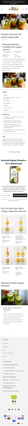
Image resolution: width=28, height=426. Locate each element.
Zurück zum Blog (15, 152)
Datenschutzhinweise (10, 199)
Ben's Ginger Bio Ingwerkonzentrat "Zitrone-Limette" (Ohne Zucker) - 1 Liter (20, 237)
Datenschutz (6, 346)
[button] (1, 9)
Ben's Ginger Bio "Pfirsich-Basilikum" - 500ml (7, 268)
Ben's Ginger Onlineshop (15, 423)
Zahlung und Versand (8, 353)
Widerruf (5, 356)
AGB (4, 349)
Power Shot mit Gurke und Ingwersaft (12, 309)
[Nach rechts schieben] (17, 330)
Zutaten (5, 92)
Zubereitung (6, 114)
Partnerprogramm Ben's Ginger (11, 391)
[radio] (3, 49)
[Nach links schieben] (10, 330)
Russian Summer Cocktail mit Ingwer (12, 45)
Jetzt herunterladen (20, 195)
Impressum (5, 343)
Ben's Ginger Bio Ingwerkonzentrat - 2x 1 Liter (20, 268)
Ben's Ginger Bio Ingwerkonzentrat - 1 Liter (7, 237)
